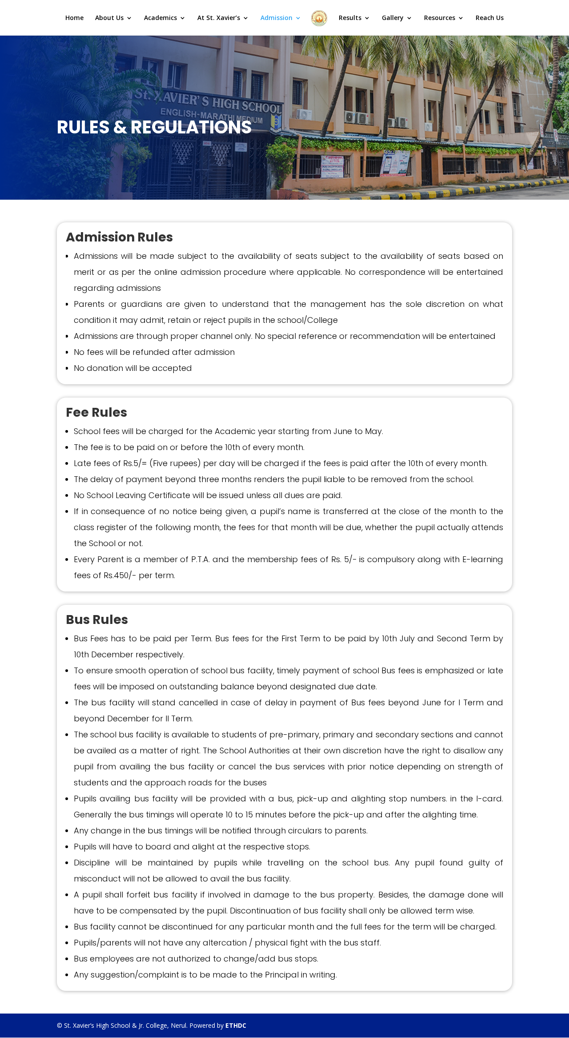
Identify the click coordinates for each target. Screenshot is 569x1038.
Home (74, 18)
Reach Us (490, 18)
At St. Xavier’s (218, 18)
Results (350, 18)
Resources (439, 18)
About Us (109, 18)
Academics (160, 18)
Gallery (393, 18)
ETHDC (235, 1025)
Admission (276, 18)
